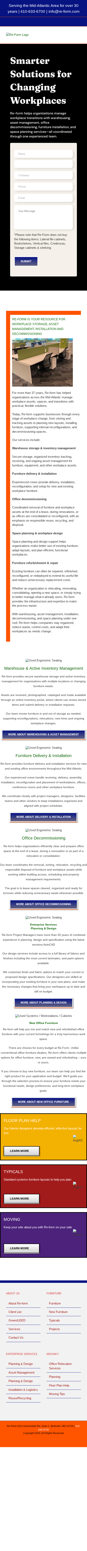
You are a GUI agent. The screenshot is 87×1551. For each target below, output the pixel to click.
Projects (54, 1329)
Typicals (54, 1320)
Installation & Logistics (23, 1389)
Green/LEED (16, 1320)
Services (14, 1329)
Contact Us (15, 1337)
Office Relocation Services (60, 1366)
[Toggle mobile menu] (79, 35)
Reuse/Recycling (19, 1398)
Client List (14, 1312)
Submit (26, 261)
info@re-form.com (64, 11)
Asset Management (21, 1372)
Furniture (55, 1303)
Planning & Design (20, 1363)
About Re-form (18, 1303)
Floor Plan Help (59, 1385)
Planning (54, 1376)
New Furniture (58, 1312)
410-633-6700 (32, 11)
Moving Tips (57, 1394)
